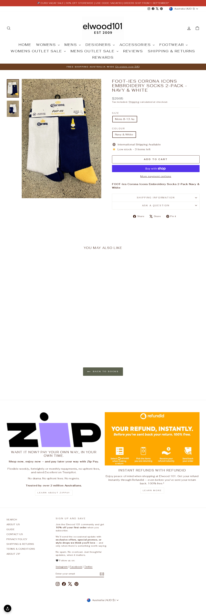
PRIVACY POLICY (16, 539)
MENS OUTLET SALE (93, 51)
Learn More (152, 490)
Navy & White (124, 134)
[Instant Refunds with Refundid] (152, 438)
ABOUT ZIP (13, 553)
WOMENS (46, 44)
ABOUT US (13, 524)
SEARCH (11, 519)
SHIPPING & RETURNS (171, 51)
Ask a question (156, 205)
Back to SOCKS (105, 371)
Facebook (76, 566)
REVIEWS (133, 51)
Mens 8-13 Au (124, 119)
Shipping (134, 101)
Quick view (29, 322)
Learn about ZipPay (53, 492)
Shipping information (156, 197)
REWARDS (103, 57)
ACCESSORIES (135, 44)
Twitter (88, 566)
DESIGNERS (98, 44)
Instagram (62, 566)
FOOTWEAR (172, 44)
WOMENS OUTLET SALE (37, 51)
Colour (118, 128)
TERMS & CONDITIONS (20, 548)
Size (115, 113)
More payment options (155, 176)
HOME (25, 44)
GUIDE (10, 529)
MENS (71, 44)
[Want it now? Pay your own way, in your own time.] (53, 429)
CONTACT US (14, 534)
